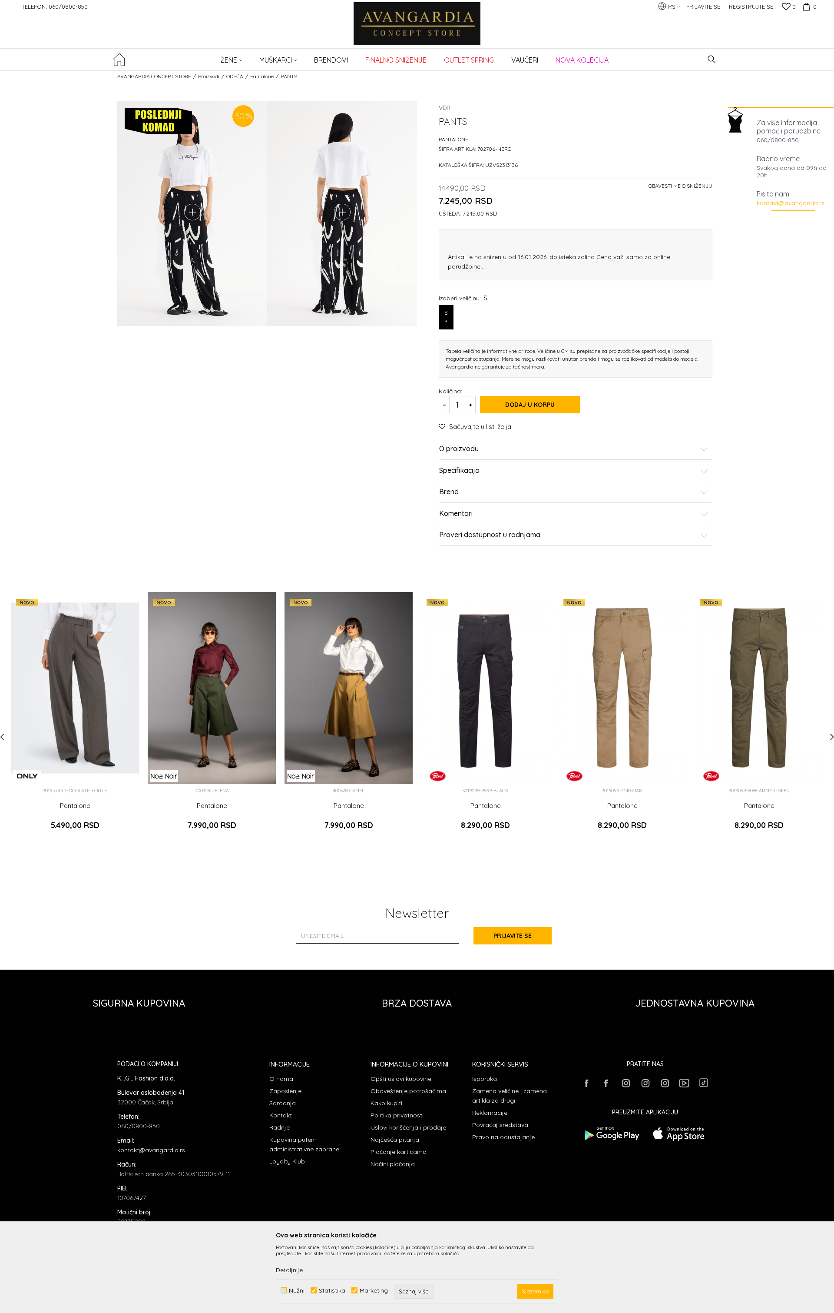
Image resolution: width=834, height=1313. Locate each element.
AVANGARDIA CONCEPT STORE (154, 76)
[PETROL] (438, 776)
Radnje (279, 1127)
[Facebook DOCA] (606, 1083)
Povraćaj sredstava (500, 1125)
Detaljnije (289, 1270)
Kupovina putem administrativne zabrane (304, 1144)
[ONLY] (27, 776)
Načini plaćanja (393, 1164)
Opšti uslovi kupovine (401, 1079)
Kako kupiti (386, 1103)
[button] (712, 59)
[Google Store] (611, 1133)
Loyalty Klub (287, 1161)
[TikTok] (704, 1082)
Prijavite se (512, 936)
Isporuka (484, 1079)
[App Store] (678, 1133)
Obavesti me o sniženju (680, 186)
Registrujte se (751, 6)
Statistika (332, 1290)
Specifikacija (459, 471)
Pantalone (262, 76)
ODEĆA (234, 76)
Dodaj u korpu (530, 405)
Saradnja (282, 1103)
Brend (449, 492)
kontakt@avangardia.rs (790, 203)
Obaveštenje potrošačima (408, 1091)
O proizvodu (459, 449)
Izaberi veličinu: (463, 298)
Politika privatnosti (397, 1115)
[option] (75, 718)
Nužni (296, 1290)
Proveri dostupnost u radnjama (489, 535)
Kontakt (280, 1115)
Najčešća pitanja (395, 1139)
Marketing (374, 1290)
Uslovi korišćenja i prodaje (408, 1127)
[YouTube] (684, 1083)
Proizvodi (208, 76)
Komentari (456, 514)
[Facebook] (586, 1083)
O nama (281, 1079)
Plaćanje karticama (399, 1152)
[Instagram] (625, 1083)
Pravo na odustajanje (503, 1137)
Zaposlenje (285, 1091)
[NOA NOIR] (164, 776)
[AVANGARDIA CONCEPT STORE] (417, 29)
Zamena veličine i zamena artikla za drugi (509, 1095)
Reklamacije (489, 1113)
